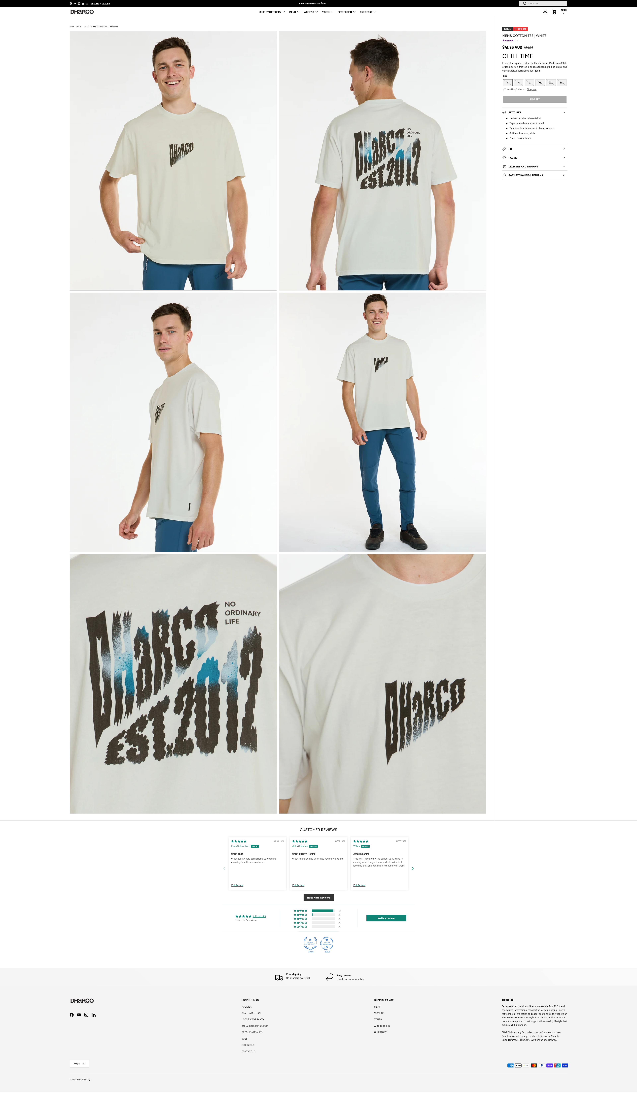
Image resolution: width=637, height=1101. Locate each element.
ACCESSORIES (382, 1025)
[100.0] (310, 943)
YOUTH (325, 11)
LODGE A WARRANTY (253, 1019)
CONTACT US (249, 1051)
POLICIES (247, 1006)
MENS (292, 11)
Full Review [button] (237, 885)
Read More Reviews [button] (318, 897)
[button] (554, 11)
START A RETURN (251, 1013)
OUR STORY (366, 11)
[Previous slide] (224, 868)
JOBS (245, 1038)
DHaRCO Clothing (83, 1079)
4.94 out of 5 (259, 916)
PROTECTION (345, 11)
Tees (94, 26)
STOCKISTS (248, 1044)
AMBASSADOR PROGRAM (255, 1025)
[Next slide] (412, 868)
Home (72, 26)
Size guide (531, 89)
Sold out (535, 99)
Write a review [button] (386, 918)
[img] (238, 841)
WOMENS (309, 11)
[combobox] (543, 3)
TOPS (87, 26)
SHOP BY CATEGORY (270, 11)
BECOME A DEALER (100, 3)
